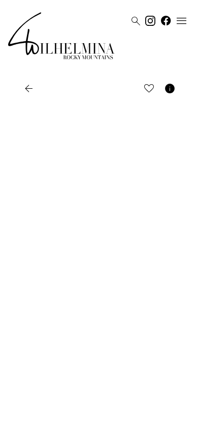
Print (124, 88)
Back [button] (40, 88)
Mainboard (156, 416)
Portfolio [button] (86, 88)
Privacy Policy (89, 416)
